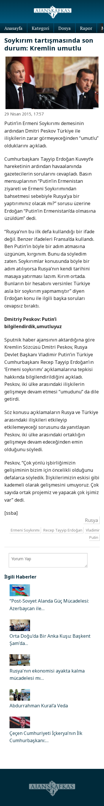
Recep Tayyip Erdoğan (62, 530)
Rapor (86, 28)
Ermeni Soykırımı (25, 530)
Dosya (64, 28)
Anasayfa (13, 28)
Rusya (91, 520)
